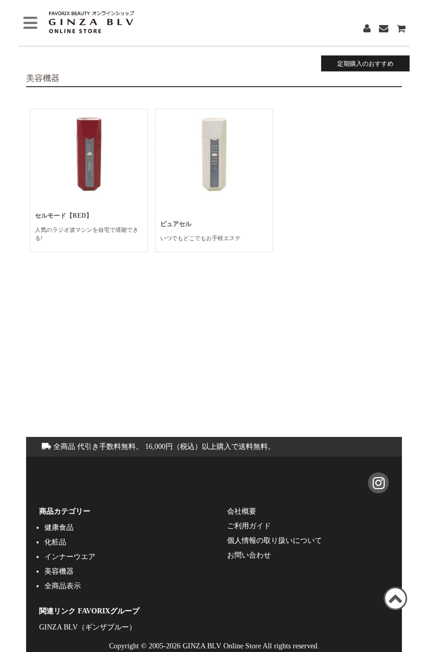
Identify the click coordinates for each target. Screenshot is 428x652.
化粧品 (55, 542)
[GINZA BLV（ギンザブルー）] (381, 485)
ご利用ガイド (249, 525)
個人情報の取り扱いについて (274, 540)
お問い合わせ (249, 555)
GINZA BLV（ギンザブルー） (87, 627)
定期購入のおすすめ (365, 63)
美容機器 (59, 571)
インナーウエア (70, 556)
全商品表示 (62, 585)
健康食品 (59, 527)
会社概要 (241, 511)
